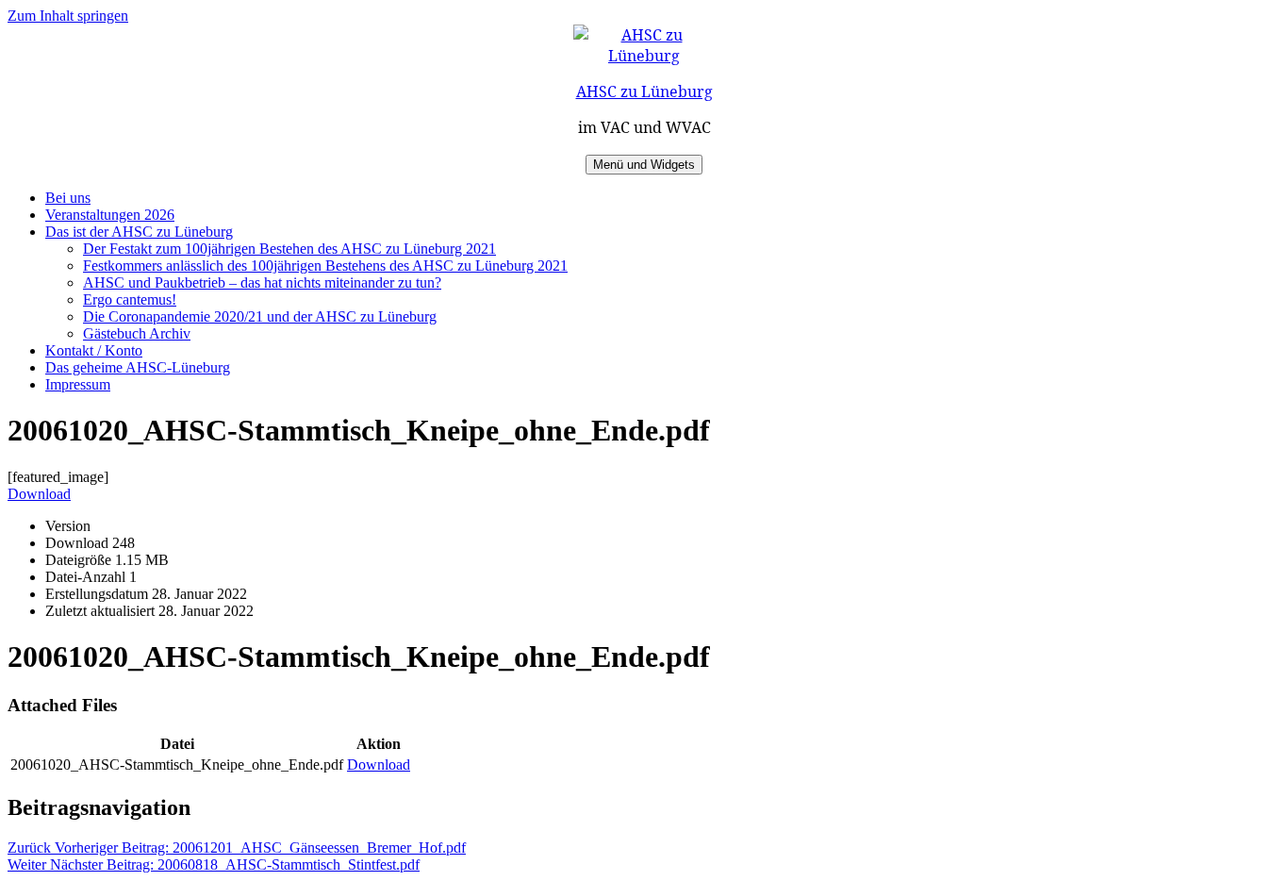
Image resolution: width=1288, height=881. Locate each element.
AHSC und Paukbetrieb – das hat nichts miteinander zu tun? (262, 282)
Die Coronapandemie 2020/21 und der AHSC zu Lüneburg (260, 316)
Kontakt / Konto (93, 350)
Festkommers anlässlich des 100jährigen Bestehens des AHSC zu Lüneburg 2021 (325, 266)
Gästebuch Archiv (136, 333)
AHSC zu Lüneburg (644, 91)
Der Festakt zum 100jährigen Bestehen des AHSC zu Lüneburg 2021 (289, 249)
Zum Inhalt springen (68, 16)
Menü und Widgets (644, 165)
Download (39, 494)
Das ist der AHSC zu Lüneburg (139, 232)
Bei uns (68, 198)
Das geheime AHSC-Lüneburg (137, 367)
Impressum (77, 384)
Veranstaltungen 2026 (109, 215)
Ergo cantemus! (129, 299)
